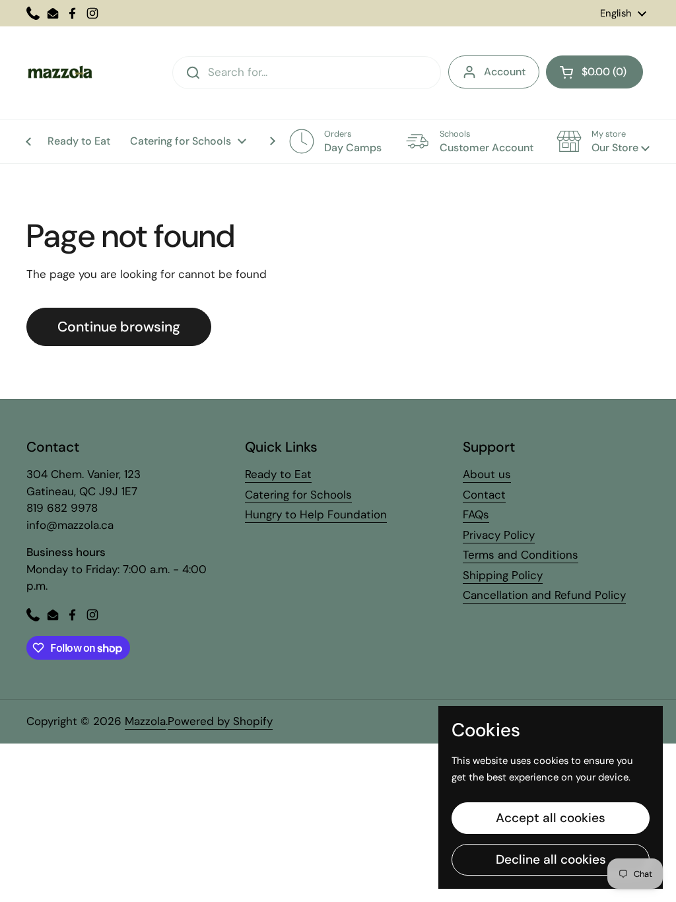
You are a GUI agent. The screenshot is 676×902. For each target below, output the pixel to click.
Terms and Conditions (520, 554)
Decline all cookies (551, 859)
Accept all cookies (550, 818)
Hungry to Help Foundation (316, 514)
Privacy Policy (499, 535)
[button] (594, 71)
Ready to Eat (278, 474)
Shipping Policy (503, 575)
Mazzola (145, 721)
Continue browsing (118, 327)
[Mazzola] (59, 73)
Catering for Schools (298, 494)
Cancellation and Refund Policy (544, 595)
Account (504, 72)
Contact (484, 494)
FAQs (476, 514)
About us (487, 474)
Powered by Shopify (220, 721)
